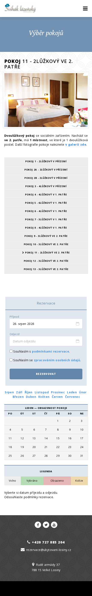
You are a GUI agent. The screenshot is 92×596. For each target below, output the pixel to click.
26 (22, 456)
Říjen (29, 392)
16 (69, 438)
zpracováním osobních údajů (57, 360)
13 (34, 438)
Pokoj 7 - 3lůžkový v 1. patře (46, 219)
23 (69, 447)
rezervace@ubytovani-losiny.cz (48, 550)
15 (57, 438)
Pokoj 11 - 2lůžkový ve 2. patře (47, 252)
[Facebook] (38, 525)
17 (81, 438)
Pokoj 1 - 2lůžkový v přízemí (46, 161)
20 (34, 447)
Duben (31, 397)
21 (46, 447)
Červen (57, 397)
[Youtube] (54, 525)
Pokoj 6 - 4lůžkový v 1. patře (46, 211)
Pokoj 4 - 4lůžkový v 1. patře (46, 194)
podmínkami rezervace (50, 351)
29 (57, 456)
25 (10, 456)
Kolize (79, 480)
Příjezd (14, 317)
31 (81, 456)
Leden (72, 392)
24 (81, 447)
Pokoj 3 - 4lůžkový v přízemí (46, 186)
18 (10, 447)
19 (22, 447)
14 (46, 438)
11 (10, 438)
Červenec (72, 397)
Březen (18, 397)
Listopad (42, 392)
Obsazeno (57, 480)
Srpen (9, 392)
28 (46, 456)
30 (69, 456)
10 (81, 429)
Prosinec (58, 392)
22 (57, 447)
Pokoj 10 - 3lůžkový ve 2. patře (46, 244)
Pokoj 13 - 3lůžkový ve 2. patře (46, 269)
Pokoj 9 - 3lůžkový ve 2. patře (46, 236)
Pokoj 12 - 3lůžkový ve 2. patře (46, 260)
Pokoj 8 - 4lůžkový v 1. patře (46, 227)
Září (19, 392)
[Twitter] (46, 525)
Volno (12, 480)
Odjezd (14, 334)
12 (22, 438)
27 (34, 456)
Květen (43, 397)
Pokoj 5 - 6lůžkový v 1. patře (46, 202)
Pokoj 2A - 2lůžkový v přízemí (46, 169)
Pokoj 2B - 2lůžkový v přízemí (45, 177)
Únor (83, 392)
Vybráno (32, 480)
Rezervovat (46, 374)
